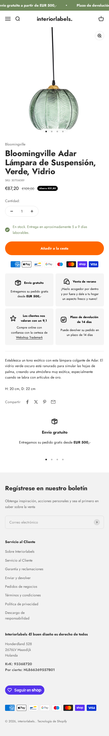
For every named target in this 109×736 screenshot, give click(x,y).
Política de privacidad (21, 604)
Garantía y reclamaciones (24, 568)
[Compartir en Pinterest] (44, 402)
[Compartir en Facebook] (27, 402)
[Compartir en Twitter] (36, 402)
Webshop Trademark (29, 337)
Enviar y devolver (18, 577)
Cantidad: (12, 200)
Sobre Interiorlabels (19, 551)
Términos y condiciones (23, 595)
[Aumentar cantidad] (32, 211)
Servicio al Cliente (18, 560)
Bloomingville (15, 144)
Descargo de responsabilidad (17, 615)
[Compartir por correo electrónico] (53, 402)
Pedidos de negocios (21, 586)
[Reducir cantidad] (11, 211)
